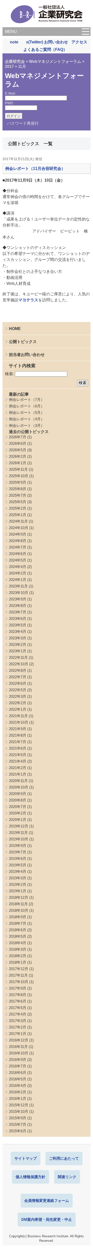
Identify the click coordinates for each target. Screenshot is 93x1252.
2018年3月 (17, 949)
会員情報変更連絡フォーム (46, 1200)
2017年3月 (17, 1021)
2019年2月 (17, 884)
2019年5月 (17, 865)
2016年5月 (17, 1079)
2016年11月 (18, 1046)
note (14, 42)
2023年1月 (17, 651)
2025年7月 (17, 495)
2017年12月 (18, 969)
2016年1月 (17, 1098)
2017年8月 (17, 995)
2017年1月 (17, 1033)
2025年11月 (18, 469)
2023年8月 (17, 605)
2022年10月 (18, 664)
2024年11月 (18, 521)
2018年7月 (17, 923)
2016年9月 (17, 1059)
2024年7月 (17, 547)
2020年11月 (18, 781)
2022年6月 (17, 683)
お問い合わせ (56, 42)
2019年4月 (17, 871)
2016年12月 (18, 1040)
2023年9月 (17, 599)
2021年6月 (17, 748)
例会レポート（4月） (26, 419)
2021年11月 (18, 716)
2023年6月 (17, 618)
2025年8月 (17, 489)
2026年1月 (17, 463)
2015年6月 (17, 1131)
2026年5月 (17, 450)
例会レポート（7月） (26, 399)
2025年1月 (17, 515)
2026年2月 (17, 456)
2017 (9, 66)
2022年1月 (17, 709)
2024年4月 (17, 567)
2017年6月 (17, 1001)
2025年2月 (17, 508)
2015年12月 (18, 1105)
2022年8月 (17, 670)
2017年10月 (18, 982)
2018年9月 (17, 917)
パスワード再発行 (23, 123)
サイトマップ (25, 1158)
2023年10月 (18, 592)
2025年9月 (17, 482)
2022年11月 (18, 657)
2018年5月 (17, 936)
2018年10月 (18, 910)
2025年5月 (17, 502)
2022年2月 (17, 703)
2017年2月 (17, 1027)
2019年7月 (17, 852)
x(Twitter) (34, 42)
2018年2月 (17, 956)
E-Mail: (10, 93)
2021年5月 (17, 755)
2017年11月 (18, 975)
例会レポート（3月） (26, 425)
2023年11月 (18, 586)
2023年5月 (17, 625)
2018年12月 (18, 897)
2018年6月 (17, 930)
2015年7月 (17, 1124)
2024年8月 (17, 541)
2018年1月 (17, 962)
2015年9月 (17, 1118)
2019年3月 (17, 878)
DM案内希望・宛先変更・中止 (46, 1219)
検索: (9, 374)
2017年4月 (17, 1014)
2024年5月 (17, 560)
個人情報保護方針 (30, 1177)
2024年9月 (17, 534)
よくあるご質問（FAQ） (45, 49)
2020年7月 (17, 806)
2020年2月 (17, 813)
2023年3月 (17, 638)
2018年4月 (17, 943)
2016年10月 (18, 1053)
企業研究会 (15, 61)
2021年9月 (17, 729)
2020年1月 (17, 819)
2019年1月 (17, 891)
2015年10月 (18, 1111)
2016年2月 (17, 1092)
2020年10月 (18, 787)
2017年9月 (17, 988)
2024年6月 (17, 554)
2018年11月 (18, 904)
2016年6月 (17, 1072)
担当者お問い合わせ (27, 354)
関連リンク (67, 1177)
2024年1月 (17, 579)
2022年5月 (17, 690)
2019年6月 (17, 858)
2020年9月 (17, 794)
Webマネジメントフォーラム (55, 61)
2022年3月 (17, 696)
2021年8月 (17, 735)
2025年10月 (18, 476)
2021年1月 (17, 774)
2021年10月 (18, 722)
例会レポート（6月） (26, 406)
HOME (15, 329)
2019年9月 (17, 845)
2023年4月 (17, 631)
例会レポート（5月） (26, 412)
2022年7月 (17, 677)
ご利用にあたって (64, 1158)
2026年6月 (17, 443)
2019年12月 (18, 826)
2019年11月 (18, 832)
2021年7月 (17, 742)
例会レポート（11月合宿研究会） (35, 168)
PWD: (9, 103)
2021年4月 (17, 761)
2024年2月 (17, 573)
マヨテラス (28, 300)
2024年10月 (18, 528)
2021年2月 (17, 768)
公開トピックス (23, 342)
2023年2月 (17, 644)
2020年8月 (17, 800)
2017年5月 (17, 1008)
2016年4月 (17, 1085)
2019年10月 (18, 839)
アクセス (79, 42)
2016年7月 (17, 1066)
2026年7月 (17, 437)
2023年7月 (17, 612)
